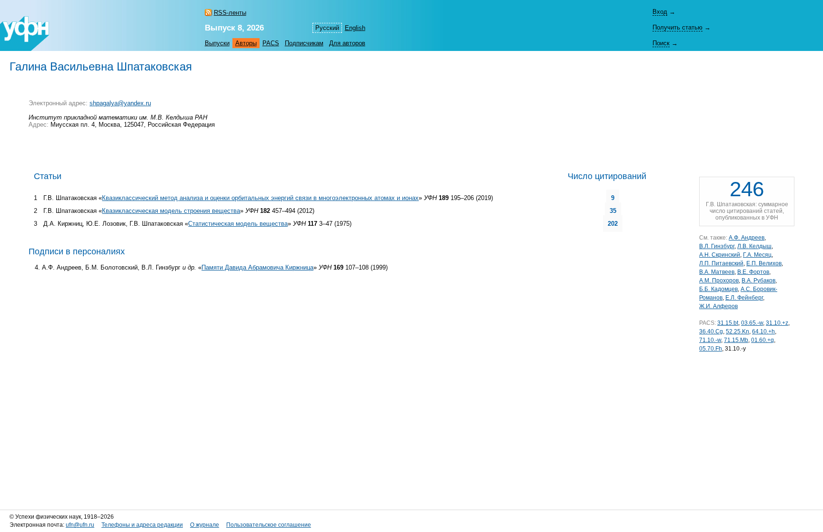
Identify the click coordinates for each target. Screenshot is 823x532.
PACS (270, 43)
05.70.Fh (710, 348)
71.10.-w (710, 340)
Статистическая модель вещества (238, 223)
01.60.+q (762, 340)
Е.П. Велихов (764, 263)
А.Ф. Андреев (746, 237)
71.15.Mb (736, 340)
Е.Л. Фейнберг (744, 297)
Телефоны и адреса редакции (142, 525)
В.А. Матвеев (716, 272)
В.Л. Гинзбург (716, 246)
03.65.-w (752, 323)
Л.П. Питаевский (721, 263)
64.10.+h (763, 331)
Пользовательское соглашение (268, 525)
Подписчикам (304, 43)
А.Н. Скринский (719, 254)
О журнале (204, 525)
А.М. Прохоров (719, 280)
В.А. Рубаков (758, 280)
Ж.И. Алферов (718, 306)
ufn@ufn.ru (80, 525)
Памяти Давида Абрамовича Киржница (257, 267)
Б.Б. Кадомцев (718, 289)
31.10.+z (777, 323)
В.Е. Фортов (753, 272)
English (355, 27)
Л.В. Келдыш (754, 246)
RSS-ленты (230, 12)
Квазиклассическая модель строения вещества (171, 210)
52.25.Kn (737, 331)
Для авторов (347, 43)
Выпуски (217, 43)
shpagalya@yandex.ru (120, 103)
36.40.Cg (711, 331)
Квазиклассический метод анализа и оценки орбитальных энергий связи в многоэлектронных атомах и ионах (260, 197)
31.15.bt (727, 323)
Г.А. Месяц (757, 254)
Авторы (246, 43)
